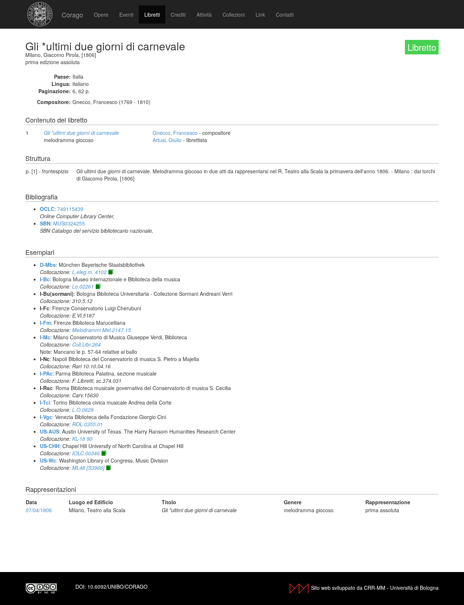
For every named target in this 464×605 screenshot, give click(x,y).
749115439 (70, 208)
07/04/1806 (39, 510)
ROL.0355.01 (87, 424)
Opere (101, 14)
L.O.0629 (83, 409)
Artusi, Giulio (167, 140)
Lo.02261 (83, 286)
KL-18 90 (82, 438)
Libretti (152, 14)
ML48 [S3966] (88, 467)
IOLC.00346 (86, 453)
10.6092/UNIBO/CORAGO (117, 586)
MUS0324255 (69, 223)
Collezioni (234, 14)
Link (260, 14)
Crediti (178, 14)
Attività (204, 14)
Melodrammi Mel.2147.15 (101, 329)
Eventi (126, 14)
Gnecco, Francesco (175, 132)
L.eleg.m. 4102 (89, 271)
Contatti (285, 14)
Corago (72, 14)
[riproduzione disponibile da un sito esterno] (110, 271)
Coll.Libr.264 (86, 344)
